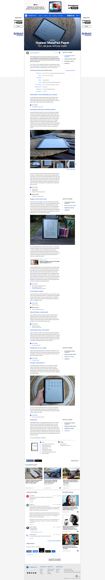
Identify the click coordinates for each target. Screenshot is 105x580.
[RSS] (35, 573)
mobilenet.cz (58, 569)
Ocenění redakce (50, 570)
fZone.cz (57, 572)
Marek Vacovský (65, 550)
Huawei (76, 460)
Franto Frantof (33, 534)
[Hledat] (79, 16)
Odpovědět (31, 502)
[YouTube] (72, 15)
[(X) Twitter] (70, 15)
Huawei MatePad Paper (34, 64)
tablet (74, 460)
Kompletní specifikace (70, 70)
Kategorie (60, 15)
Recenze (40, 15)
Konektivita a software (69, 207)
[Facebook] (68, 15)
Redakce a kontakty (50, 569)
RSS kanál (49, 573)
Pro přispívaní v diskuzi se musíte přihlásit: (33, 546)
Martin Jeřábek (33, 527)
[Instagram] (73, 15)
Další (53, 551)
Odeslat (55, 559)
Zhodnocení (67, 210)
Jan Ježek (32, 495)
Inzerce (48, 572)
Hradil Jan (32, 504)
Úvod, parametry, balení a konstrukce (70, 203)
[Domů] (30, 15)
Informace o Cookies (68, 569)
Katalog (45, 15)
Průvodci (55, 15)
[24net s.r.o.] (78, 576)
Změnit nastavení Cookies (69, 570)
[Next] (70, 145)
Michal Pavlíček (65, 531)
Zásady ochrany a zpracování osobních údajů (72, 572)
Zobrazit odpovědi (34, 532)
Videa (50, 15)
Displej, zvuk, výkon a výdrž (70, 205)
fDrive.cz (57, 570)
